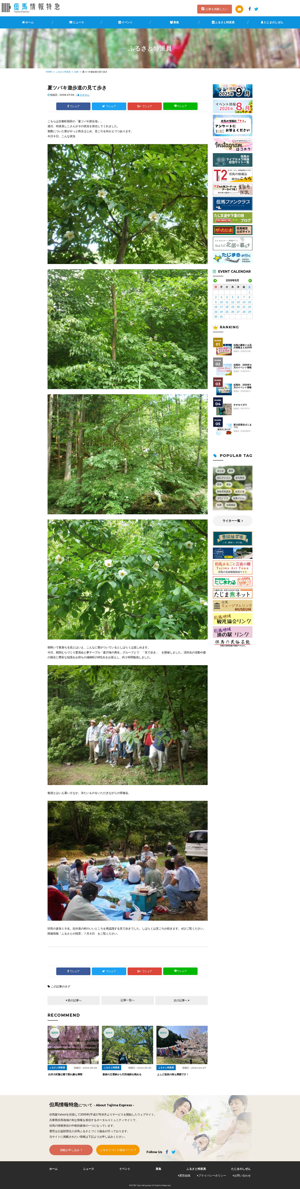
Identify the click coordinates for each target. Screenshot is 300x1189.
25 (227, 311)
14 (244, 302)
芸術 (219, 484)
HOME (49, 72)
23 (215, 311)
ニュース (78, 22)
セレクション (224, 477)
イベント (127, 22)
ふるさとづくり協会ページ (116, 1149)
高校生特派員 (224, 491)
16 (215, 306)
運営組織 (184, 1175)
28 (244, 311)
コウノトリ (222, 498)
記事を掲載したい (217, 9)
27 (238, 311)
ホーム (29, 22)
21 (244, 306)
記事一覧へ (128, 1000)
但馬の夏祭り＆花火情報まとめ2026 (243, 346)
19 (232, 306)
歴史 (228, 484)
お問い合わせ (242, 1175)
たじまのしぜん (273, 22)
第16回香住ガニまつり (243, 426)
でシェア (74, 106)
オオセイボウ (240, 405)
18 (227, 306)
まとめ (220, 471)
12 (232, 302)
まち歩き (239, 477)
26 (232, 311)
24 (221, 311)
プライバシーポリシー (212, 1175)
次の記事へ (181, 1000)
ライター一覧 (231, 520)
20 (238, 306)
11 (227, 302)
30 (215, 316)
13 (238, 302)
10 (221, 302)
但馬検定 (230, 505)
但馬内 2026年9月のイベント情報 (243, 386)
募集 (176, 22)
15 (249, 302)
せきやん (84, 94)
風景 (231, 471)
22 (249, 306)
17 (221, 306)
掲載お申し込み (70, 1150)
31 (221, 316)
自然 (76, 72)
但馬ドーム (238, 498)
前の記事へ (75, 1000)
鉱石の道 (239, 491)
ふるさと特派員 (225, 22)
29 (249, 311)
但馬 (219, 505)
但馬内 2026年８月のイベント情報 (243, 366)
